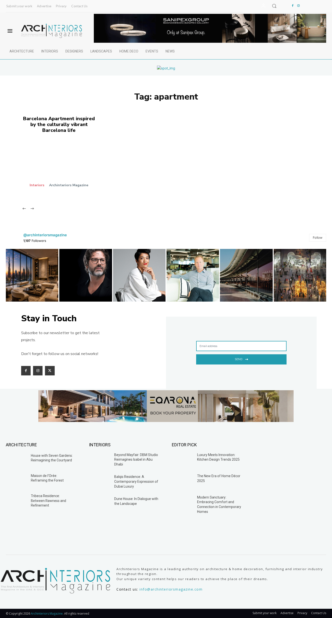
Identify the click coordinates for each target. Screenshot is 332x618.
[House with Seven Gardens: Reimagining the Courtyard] (16, 459)
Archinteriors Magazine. (47, 613)
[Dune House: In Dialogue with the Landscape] (99, 504)
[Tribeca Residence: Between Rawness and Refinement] (16, 500)
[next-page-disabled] (32, 208)
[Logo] (51, 31)
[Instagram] (298, 6)
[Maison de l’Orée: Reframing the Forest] (16, 480)
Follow (318, 237)
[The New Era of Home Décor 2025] (182, 481)
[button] (274, 6)
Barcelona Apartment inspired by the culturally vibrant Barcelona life (59, 124)
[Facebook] (293, 6)
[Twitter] (49, 370)
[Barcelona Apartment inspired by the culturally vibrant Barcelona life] (66, 168)
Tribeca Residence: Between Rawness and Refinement (48, 500)
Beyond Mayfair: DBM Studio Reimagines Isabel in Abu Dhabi (136, 459)
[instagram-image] (32, 275)
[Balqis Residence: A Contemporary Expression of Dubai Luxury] (99, 482)
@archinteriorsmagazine (45, 235)
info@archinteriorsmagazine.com (171, 589)
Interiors (37, 185)
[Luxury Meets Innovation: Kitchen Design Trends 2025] (182, 460)
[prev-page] (24, 208)
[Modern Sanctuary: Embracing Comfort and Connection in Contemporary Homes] (182, 502)
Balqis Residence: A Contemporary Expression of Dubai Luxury (136, 481)
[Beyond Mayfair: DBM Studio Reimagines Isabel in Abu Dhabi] (99, 460)
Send (238, 359)
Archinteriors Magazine (68, 185)
